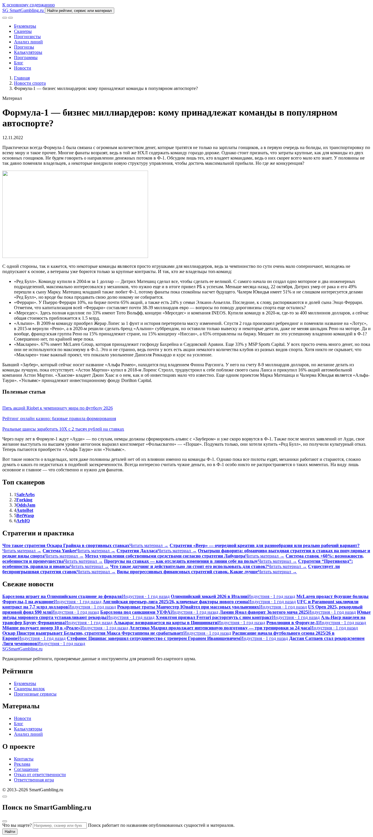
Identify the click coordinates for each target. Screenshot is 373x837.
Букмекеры (25, 26)
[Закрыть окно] (4, 796)
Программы (26, 57)
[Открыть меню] (10, 18)
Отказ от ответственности (40, 774)
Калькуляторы (28, 52)
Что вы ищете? (17, 825)
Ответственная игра (34, 779)
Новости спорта (30, 83)
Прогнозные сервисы (35, 693)
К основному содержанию (28, 4)
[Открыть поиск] (4, 18)
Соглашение (26, 769)
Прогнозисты (27, 36)
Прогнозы (24, 47)
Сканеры (23, 31)
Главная (22, 77)
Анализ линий (28, 41)
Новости (22, 68)
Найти (10, 831)
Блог (18, 62)
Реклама (22, 764)
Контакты (24, 758)
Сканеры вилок (29, 688)
